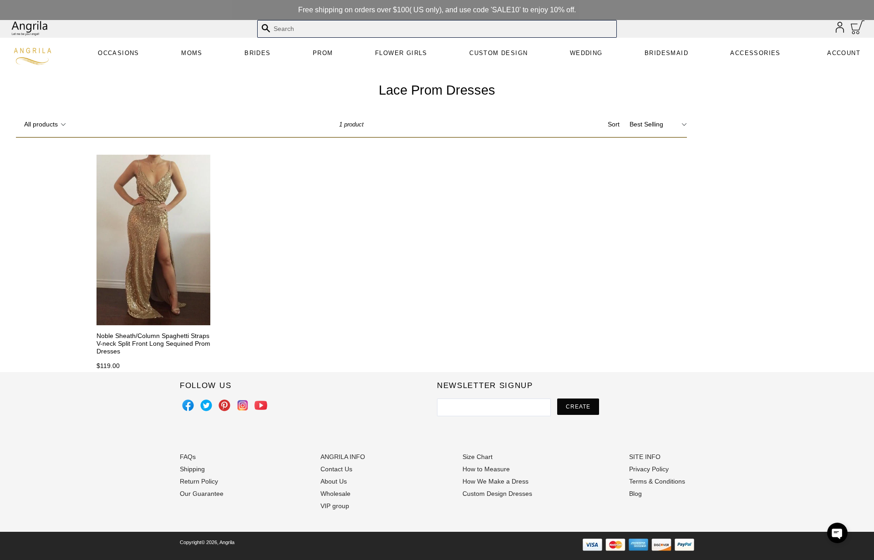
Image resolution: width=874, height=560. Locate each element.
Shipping (192, 469)
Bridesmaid (666, 53)
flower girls (401, 53)
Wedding (586, 53)
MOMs (192, 53)
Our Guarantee (202, 493)
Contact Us (336, 469)
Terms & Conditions (657, 481)
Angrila (226, 542)
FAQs (188, 456)
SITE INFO (645, 456)
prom (323, 53)
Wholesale (335, 493)
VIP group (334, 506)
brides (257, 53)
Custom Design (498, 53)
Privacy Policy (649, 469)
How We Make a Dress (495, 481)
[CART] (858, 29)
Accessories (755, 53)
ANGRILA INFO (342, 456)
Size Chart (477, 456)
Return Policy (199, 481)
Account (843, 53)
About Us (333, 481)
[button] (837, 533)
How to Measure (486, 469)
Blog (635, 493)
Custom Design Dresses (497, 493)
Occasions (118, 53)
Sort (614, 124)
